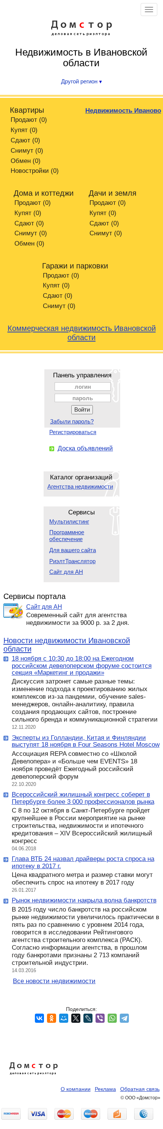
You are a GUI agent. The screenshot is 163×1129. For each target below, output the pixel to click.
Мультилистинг (69, 521)
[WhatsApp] (112, 1018)
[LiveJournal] (87, 1018)
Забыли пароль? (72, 421)
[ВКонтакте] (39, 1018)
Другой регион (80, 81)
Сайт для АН (66, 571)
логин (83, 386)
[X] (75, 1018)
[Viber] (100, 1018)
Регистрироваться (72, 432)
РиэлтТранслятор (72, 561)
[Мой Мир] (63, 1018)
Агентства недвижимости (80, 486)
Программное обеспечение (66, 535)
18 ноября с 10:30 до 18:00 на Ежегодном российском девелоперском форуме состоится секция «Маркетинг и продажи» (82, 665)
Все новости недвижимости (54, 981)
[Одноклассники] (51, 1018)
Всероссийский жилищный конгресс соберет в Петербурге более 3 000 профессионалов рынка (83, 798)
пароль (82, 398)
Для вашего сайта (72, 550)
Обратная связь (140, 1089)
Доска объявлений (85, 448)
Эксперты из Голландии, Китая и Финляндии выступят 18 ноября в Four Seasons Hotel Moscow (86, 741)
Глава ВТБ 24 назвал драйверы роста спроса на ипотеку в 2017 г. (83, 862)
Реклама (105, 1089)
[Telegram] (124, 1018)
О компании (76, 1089)
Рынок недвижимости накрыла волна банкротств (84, 900)
